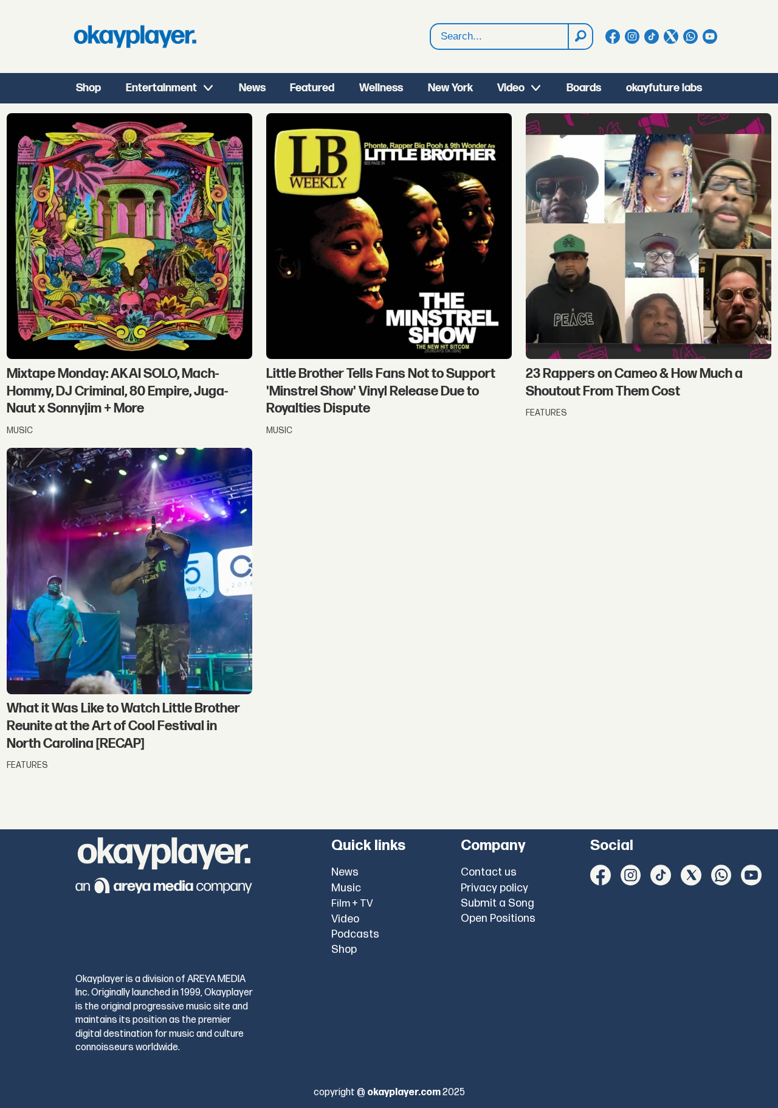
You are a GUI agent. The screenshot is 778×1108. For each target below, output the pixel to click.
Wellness (381, 88)
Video (511, 88)
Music (346, 888)
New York (450, 88)
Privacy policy (494, 888)
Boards (583, 88)
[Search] (580, 36)
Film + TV (352, 903)
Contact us (489, 872)
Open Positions (498, 918)
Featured (312, 88)
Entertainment (161, 88)
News (252, 88)
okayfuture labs (664, 88)
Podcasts (355, 934)
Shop (88, 88)
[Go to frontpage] (135, 36)
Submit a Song (497, 903)
